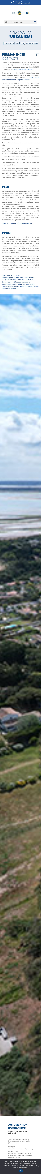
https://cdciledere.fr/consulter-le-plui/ (17, 223)
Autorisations (32, 43)
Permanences (9, 43)
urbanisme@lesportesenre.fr (22, 69)
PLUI (17, 43)
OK (21, 1171)
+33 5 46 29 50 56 (20, 2)
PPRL (22, 43)
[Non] (38, 1166)
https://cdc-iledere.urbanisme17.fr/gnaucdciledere (20, 78)
